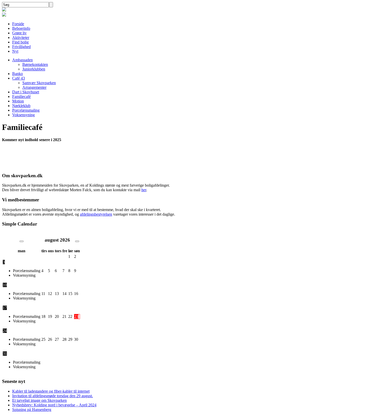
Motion (18, 101)
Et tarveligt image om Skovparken (39, 400)
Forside (18, 24)
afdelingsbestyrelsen (96, 214)
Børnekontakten (35, 64)
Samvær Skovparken (39, 83)
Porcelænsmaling (26, 110)
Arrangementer (34, 87)
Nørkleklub (21, 105)
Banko (17, 73)
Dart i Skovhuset (25, 92)
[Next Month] (77, 241)
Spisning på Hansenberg (31, 409)
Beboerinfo (21, 28)
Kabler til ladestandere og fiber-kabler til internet (51, 391)
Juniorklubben (33, 69)
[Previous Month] (22, 241)
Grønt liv (19, 33)
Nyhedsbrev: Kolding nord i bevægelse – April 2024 (54, 405)
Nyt (15, 51)
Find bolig (20, 42)
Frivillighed (21, 46)
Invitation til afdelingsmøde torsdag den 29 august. (52, 396)
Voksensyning (23, 115)
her (143, 190)
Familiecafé (21, 96)
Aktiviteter (20, 37)
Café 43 (18, 78)
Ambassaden (22, 60)
